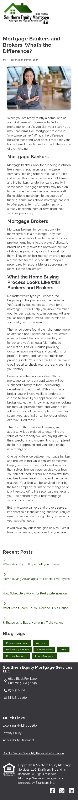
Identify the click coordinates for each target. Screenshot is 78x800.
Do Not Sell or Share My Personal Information (33, 753)
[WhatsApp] (62, 791)
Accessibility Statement (18, 740)
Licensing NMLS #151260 (20, 725)
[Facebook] (52, 791)
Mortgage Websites (32, 778)
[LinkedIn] (71, 791)
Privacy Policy (12, 733)
